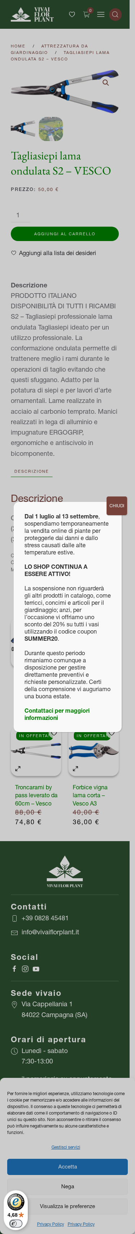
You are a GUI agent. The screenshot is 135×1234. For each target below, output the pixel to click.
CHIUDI (116, 505)
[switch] (15, 1224)
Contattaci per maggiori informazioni (57, 714)
